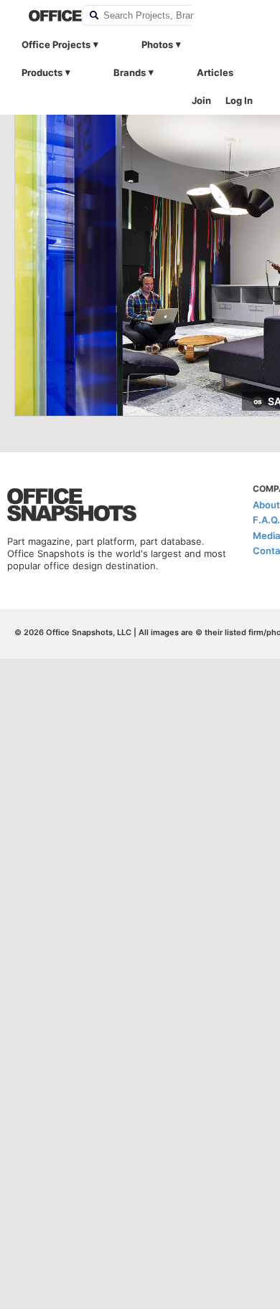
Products (42, 72)
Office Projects (56, 44)
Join (201, 100)
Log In (239, 100)
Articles (215, 72)
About (266, 504)
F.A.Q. (266, 519)
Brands (129, 72)
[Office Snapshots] (46, 16)
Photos (157, 44)
